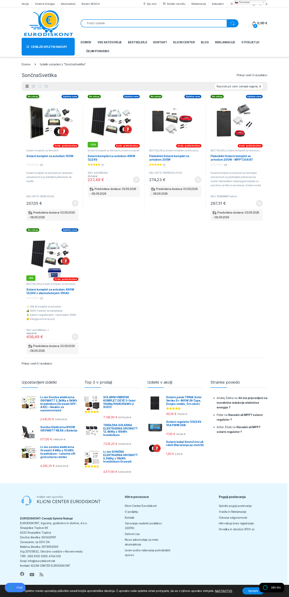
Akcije (25, 3)
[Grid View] (46, 86)
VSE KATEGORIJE (110, 42)
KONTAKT (160, 42)
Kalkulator (218, 3)
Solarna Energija (45, 3)
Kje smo (151, 3)
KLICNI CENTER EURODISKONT (69, 501)
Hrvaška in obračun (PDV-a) (236, 529)
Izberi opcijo (74, 203)
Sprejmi (253, 590)
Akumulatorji (68, 3)
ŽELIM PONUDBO (97, 51)
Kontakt (129, 517)
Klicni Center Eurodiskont (141, 505)
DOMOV (86, 42)
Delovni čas (132, 534)
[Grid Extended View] (27, 86)
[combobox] (154, 23)
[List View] (40, 86)
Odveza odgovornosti (233, 517)
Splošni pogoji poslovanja (235, 505)
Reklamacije (198, 3)
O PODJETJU (250, 42)
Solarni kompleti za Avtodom (42, 150)
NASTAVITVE (223, 591)
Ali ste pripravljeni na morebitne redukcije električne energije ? (242, 402)
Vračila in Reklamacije (232, 511)
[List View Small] (33, 86)
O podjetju (131, 511)
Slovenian (244, 2)
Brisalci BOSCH (91, 3)
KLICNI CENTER (184, 42)
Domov (26, 64)
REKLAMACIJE (225, 42)
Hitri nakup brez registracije (236, 523)
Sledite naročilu (176, 3)
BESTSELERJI (137, 42)
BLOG (205, 42)
